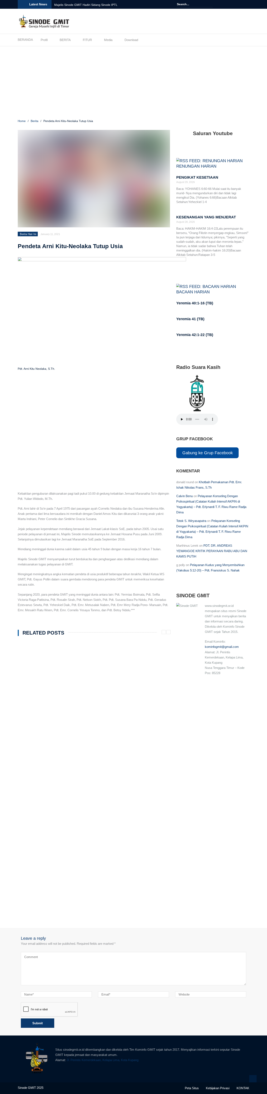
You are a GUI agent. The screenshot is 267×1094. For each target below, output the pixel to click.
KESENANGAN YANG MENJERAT (206, 217)
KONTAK (243, 1088)
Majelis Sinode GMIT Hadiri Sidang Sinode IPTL (85, 4)
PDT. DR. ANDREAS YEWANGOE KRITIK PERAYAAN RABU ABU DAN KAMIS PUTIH (211, 551)
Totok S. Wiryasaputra (191, 521)
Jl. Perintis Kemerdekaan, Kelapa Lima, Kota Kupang (103, 1060)
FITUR (87, 40)
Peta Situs (192, 1088)
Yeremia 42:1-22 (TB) (194, 335)
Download (131, 40)
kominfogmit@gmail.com (222, 646)
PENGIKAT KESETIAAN (197, 177)
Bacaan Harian (193, 292)
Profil (44, 40)
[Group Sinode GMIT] (229, 4)
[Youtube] (240, 4)
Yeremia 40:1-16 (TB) (194, 303)
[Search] (210, 4)
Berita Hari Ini (28, 234)
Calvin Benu (184, 496)
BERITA (65, 40)
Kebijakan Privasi (217, 1088)
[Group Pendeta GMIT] (235, 4)
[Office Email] (246, 4)
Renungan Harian (196, 166)
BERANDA (25, 39)
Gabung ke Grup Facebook (207, 453)
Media (108, 40)
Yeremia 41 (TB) (190, 319)
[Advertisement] (133, 83)
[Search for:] (189, 4)
